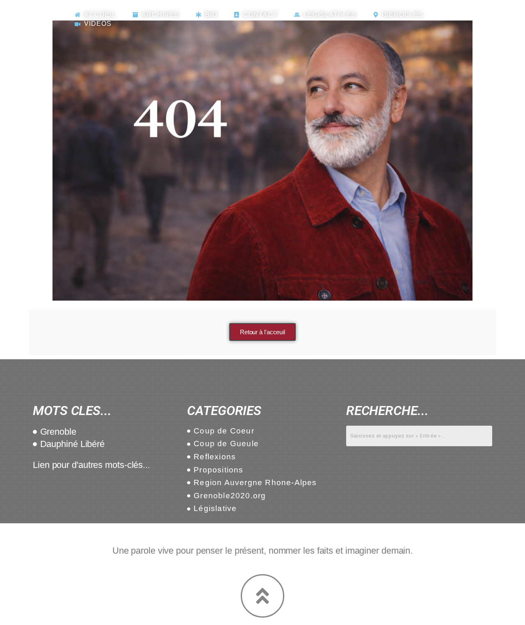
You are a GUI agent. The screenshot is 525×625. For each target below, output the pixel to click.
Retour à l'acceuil (262, 331)
